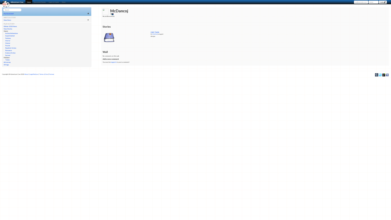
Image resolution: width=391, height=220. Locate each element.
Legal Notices (34, 74)
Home (29, 2)
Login (382, 2)
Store (63, 2)
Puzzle (7, 45)
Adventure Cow (17, 2)
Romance (8, 50)
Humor (7, 43)
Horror (7, 41)
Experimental (10, 36)
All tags (6, 65)
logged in (114, 62)
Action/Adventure (11, 33)
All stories (7, 62)
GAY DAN (155, 32)
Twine (7, 60)
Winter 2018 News (10, 26)
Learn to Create (54, 2)
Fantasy (8, 38)
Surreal (7, 55)
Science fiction (10, 53)
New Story (7, 20)
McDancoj (154, 34)
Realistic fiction (10, 48)
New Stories (8, 29)
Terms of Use (43, 74)
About (26, 74)
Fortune (51, 74)
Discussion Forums (40, 2)
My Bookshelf (9, 14)
